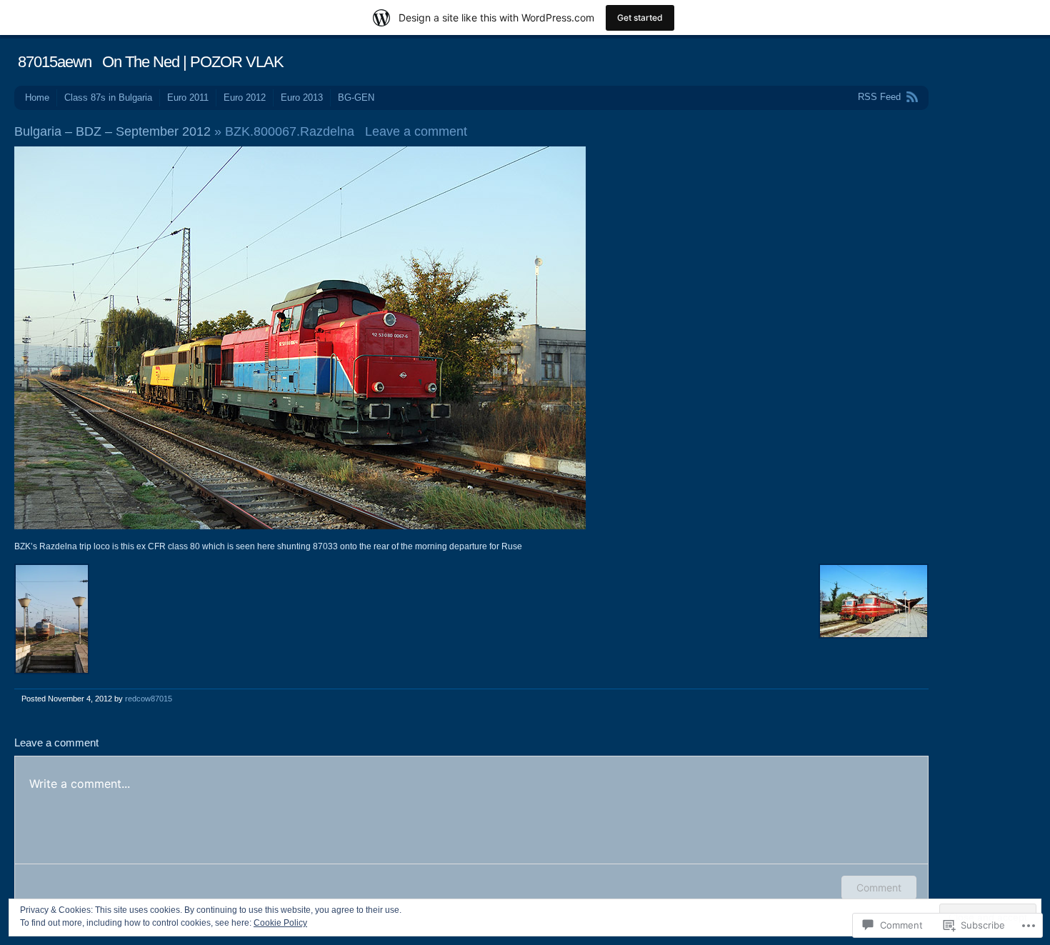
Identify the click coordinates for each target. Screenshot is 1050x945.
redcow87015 (148, 698)
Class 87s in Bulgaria (108, 97)
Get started (640, 17)
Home (37, 97)
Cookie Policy (280, 923)
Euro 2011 (188, 97)
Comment (878, 887)
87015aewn (54, 62)
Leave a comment (416, 131)
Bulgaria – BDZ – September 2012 (112, 131)
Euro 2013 (302, 97)
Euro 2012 (245, 97)
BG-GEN (356, 97)
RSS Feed (879, 96)
